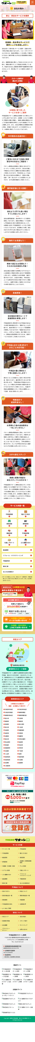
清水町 (21, 745)
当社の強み (23, 916)
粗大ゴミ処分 (25, 514)
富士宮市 (21, 724)
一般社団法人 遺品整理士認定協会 (12, 957)
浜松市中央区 (9, 709)
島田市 (7, 730)
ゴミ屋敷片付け (26, 543)
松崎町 (7, 763)
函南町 (21, 763)
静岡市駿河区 (23, 715)
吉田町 (7, 751)
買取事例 (4, 900)
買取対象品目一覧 (25, 895)
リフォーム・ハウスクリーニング (13, 555)
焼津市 (7, 724)
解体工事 (5, 566)
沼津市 (21, 718)
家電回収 (25, 524)
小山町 (7, 754)
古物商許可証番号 (10, 950)
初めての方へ (6, 891)
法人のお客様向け (8, 572)
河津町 (21, 760)
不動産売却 (6, 561)
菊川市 (7, 739)
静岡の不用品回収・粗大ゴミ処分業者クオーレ (20, 1018)
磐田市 (7, 721)
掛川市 (7, 727)
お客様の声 (23, 904)
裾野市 (21, 736)
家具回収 (9, 524)
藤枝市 (21, 721)
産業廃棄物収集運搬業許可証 (13, 946)
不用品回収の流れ (7, 904)
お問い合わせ (23, 929)
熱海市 (7, 745)
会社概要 (4, 925)
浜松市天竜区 (9, 712)
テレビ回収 (23, 866)
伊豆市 (21, 748)
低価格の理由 (6, 921)
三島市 (21, 727)
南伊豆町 (21, 757)
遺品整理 (5, 550)
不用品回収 (9, 514)
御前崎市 (7, 748)
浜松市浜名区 (23, 709)
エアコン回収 (6, 870)
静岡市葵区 (22, 712)
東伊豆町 (7, 757)
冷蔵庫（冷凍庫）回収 (8, 866)
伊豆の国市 (22, 739)
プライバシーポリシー (6, 929)
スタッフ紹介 (23, 921)
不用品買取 (25, 533)
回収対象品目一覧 (7, 895)
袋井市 (7, 733)
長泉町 (21, 742)
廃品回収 (9, 533)
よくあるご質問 (6, 908)
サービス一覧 (6, 849)
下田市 (21, 751)
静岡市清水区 (9, 715)
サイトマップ (23, 925)
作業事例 (22, 900)
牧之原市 (7, 742)
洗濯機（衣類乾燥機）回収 (26, 861)
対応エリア (5, 916)
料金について (23, 891)
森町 (20, 754)
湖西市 (7, 736)
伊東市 (21, 733)
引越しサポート (9, 543)
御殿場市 (21, 730)
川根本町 (7, 766)
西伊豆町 (7, 760)
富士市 (7, 718)
